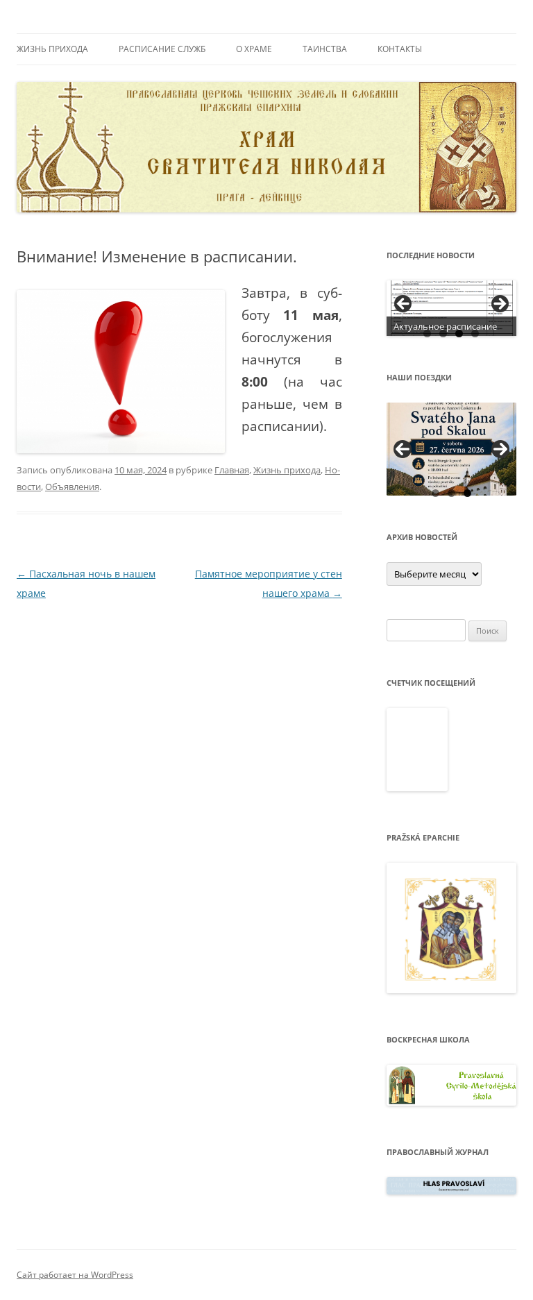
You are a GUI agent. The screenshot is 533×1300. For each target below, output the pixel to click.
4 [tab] (475, 333)
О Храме (254, 49)
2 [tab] (443, 333)
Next (500, 449)
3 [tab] (459, 333)
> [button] (499, 304)
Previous (403, 449)
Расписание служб (162, 49)
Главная (231, 470)
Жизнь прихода (52, 49)
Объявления (72, 486)
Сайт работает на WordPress (75, 1275)
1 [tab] (427, 333)
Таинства (325, 49)
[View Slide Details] (452, 308)
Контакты (400, 49)
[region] (452, 308)
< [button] (404, 304)
